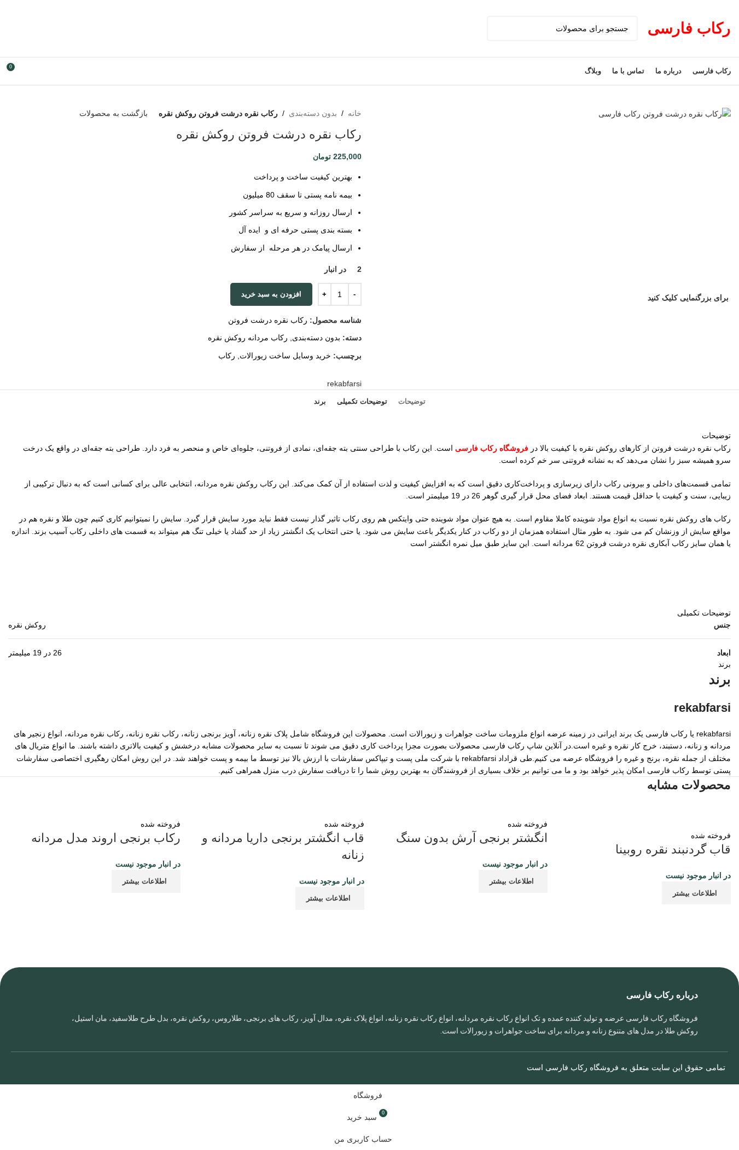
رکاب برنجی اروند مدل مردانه (106, 838)
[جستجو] (499, 28)
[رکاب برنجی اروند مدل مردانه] (110, 810)
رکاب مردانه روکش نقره (248, 337)
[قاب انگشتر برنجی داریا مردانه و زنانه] (288, 810)
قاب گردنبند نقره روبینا (673, 849)
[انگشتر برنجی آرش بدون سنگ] (472, 810)
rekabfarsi (344, 383)
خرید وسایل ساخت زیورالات (285, 355)
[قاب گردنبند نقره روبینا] (644, 816)
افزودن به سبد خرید (271, 294)
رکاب (226, 355)
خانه (355, 113)
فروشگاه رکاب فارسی (493, 448)
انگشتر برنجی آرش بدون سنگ (472, 838)
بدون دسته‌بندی (313, 113)
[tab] (412, 401)
